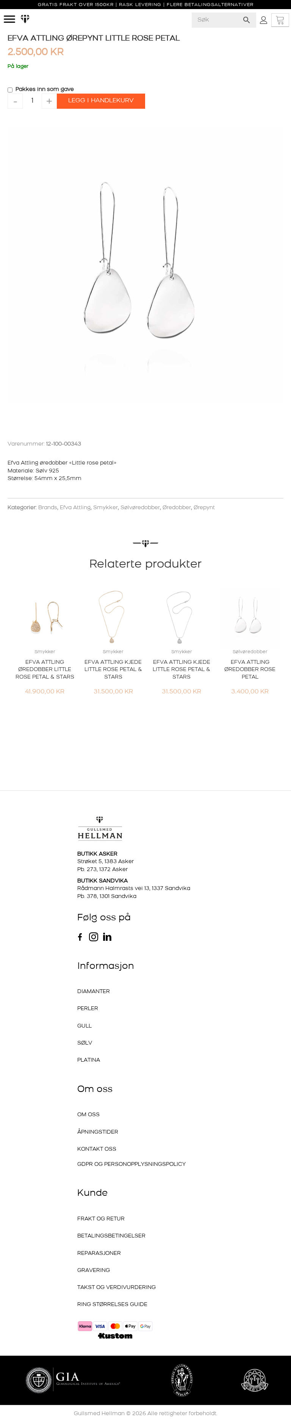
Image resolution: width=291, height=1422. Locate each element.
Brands (47, 508)
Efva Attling (75, 508)
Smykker (105, 508)
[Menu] (9, 19)
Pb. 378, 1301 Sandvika (106, 897)
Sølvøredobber (140, 508)
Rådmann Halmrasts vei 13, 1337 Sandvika (133, 889)
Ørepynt (204, 508)
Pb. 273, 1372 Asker (102, 870)
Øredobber (177, 508)
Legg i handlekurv (101, 101)
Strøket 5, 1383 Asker (105, 862)
